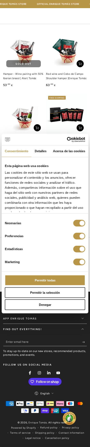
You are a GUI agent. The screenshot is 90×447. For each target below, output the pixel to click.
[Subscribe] (84, 342)
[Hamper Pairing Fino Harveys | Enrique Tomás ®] (23, 114)
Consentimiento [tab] (16, 151)
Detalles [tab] (41, 151)
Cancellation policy (57, 438)
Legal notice (33, 438)
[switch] (79, 236)
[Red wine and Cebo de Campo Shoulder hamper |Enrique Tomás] (66, 50)
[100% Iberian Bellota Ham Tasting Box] (66, 114)
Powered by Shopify (23, 427)
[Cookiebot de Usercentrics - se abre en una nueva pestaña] (67, 139)
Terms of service (20, 432)
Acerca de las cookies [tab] (69, 151)
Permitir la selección (45, 292)
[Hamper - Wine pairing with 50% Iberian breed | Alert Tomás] (23, 50)
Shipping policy (44, 432)
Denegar (45, 304)
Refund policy (49, 427)
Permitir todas (45, 280)
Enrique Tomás (37, 422)
